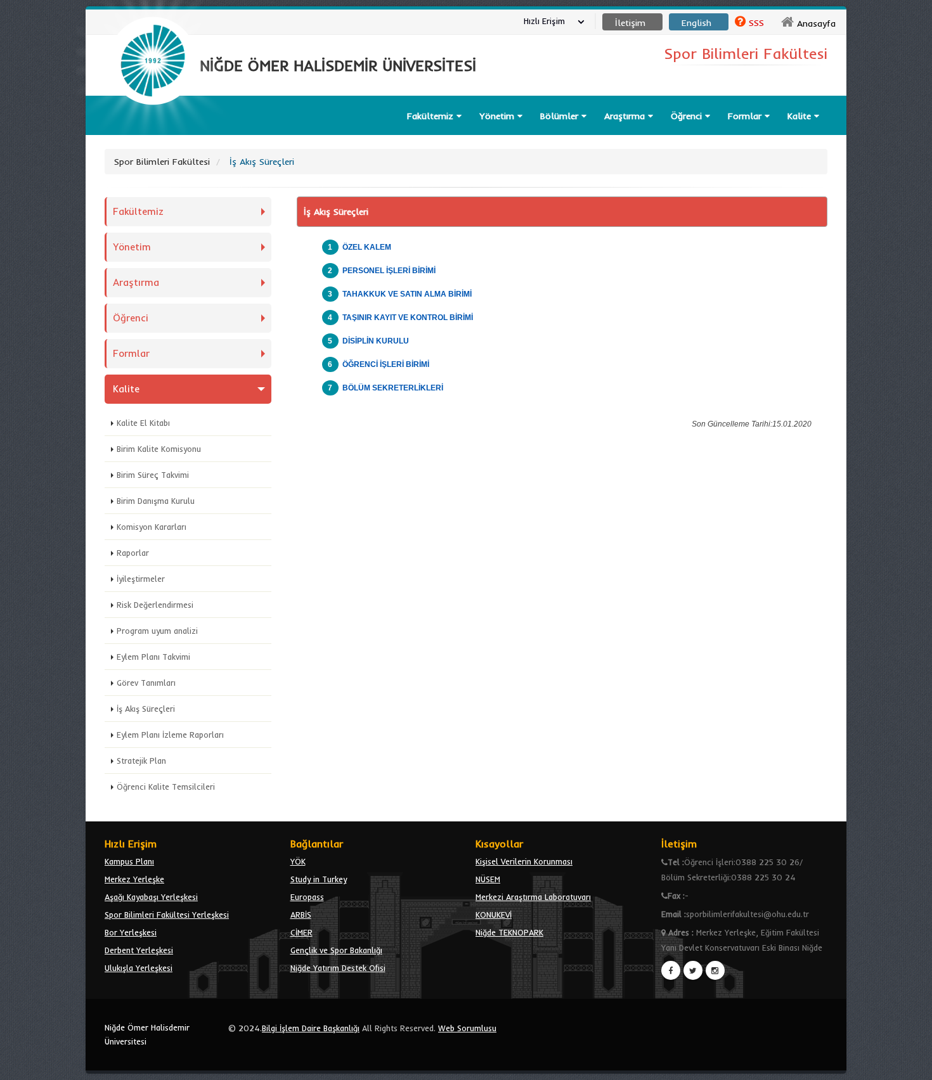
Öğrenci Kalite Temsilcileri (166, 786)
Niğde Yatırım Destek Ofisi (337, 968)
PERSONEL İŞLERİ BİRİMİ (389, 270)
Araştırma (626, 116)
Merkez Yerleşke (134, 879)
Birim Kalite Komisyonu (159, 449)
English (696, 23)
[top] (910, 1065)
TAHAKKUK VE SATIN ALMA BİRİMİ (407, 294)
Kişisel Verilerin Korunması (524, 861)
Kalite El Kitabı (143, 423)
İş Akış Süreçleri (146, 709)
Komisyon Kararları (151, 527)
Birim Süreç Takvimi (153, 475)
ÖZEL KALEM (366, 247)
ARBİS (300, 915)
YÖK (298, 861)
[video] (153, 134)
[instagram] (715, 970)
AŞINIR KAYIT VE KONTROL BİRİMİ (409, 317)
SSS (756, 23)
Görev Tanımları (146, 683)
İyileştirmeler (141, 579)
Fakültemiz (431, 116)
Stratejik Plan (141, 760)
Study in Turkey (318, 879)
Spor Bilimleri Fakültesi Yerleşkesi (167, 915)
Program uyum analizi (157, 631)
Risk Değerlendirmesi (155, 605)
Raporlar (133, 553)
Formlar (746, 116)
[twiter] (692, 970)
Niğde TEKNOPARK (509, 932)
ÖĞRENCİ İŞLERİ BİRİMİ (385, 364)
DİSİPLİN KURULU (375, 341)
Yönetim (498, 116)
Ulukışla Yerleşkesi (138, 968)
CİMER (301, 932)
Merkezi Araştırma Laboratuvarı (533, 897)
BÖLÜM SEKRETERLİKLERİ (392, 387)
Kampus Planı (129, 861)
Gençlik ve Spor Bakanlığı (336, 950)
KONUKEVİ (494, 915)
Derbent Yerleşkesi (139, 950)
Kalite (800, 116)
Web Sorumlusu (467, 1028)
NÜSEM (488, 879)
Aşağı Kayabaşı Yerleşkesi (151, 897)
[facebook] (670, 970)
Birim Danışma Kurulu (156, 501)
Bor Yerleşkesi (131, 932)
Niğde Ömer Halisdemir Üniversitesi (147, 1034)
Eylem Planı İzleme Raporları (170, 735)
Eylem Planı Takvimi (153, 657)
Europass (307, 897)
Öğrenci (688, 116)
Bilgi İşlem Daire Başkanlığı (310, 1028)
